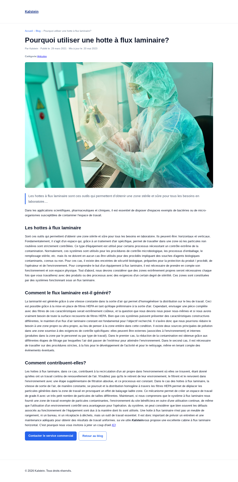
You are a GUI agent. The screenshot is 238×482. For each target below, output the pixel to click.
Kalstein (32, 11)
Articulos (42, 56)
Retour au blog (92, 436)
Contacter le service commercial (50, 435)
